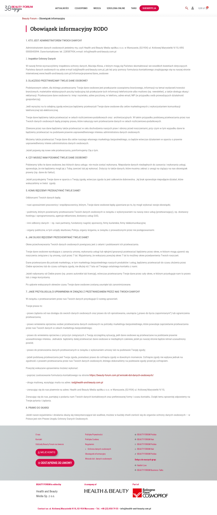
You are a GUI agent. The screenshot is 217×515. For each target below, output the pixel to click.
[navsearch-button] (187, 8)
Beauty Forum (29, 18)
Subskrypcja (149, 8)
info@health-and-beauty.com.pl (135, 508)
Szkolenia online (116, 8)
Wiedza (97, 8)
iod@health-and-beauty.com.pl (87, 382)
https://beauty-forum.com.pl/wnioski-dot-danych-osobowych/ (121, 375)
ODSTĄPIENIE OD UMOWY (56, 462)
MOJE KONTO (47, 452)
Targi (134, 8)
